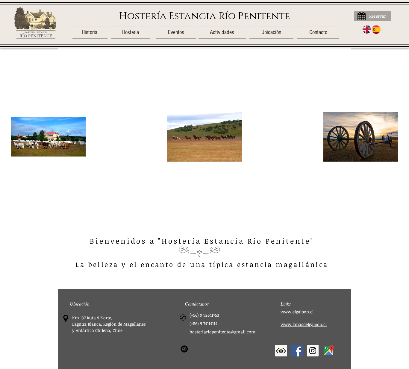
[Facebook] (297, 350)
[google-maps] (328, 350)
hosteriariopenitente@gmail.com (222, 332)
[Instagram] (313, 350)
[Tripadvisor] (281, 350)
